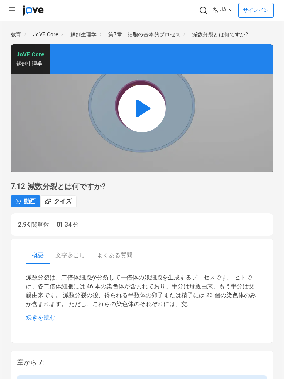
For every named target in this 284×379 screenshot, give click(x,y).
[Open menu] (12, 10)
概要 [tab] (38, 255)
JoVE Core (46, 34)
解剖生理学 (83, 34)
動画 (30, 201)
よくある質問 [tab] (114, 255)
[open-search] (203, 10)
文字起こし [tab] (70, 255)
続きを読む (40, 317)
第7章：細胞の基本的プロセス (144, 34)
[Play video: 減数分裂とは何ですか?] (142, 108)
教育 (16, 34)
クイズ (63, 201)
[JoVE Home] (33, 10)
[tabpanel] (142, 297)
